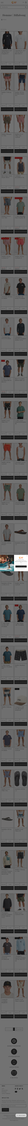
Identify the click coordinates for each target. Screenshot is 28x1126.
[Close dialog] (26, 555)
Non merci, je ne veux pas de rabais (21, 568)
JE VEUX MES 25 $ (21, 566)
